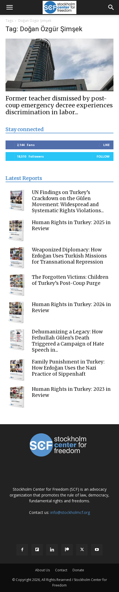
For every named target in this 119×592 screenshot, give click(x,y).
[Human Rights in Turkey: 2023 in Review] (17, 397)
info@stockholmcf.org (70, 512)
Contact (61, 570)
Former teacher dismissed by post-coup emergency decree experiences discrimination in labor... (59, 105)
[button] (9, 7)
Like (106, 145)
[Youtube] (96, 549)
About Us (42, 570)
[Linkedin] (52, 549)
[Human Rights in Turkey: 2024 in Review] (17, 312)
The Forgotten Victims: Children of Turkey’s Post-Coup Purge (70, 280)
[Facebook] (22, 549)
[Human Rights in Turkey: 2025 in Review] (17, 230)
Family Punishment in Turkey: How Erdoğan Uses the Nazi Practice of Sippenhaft (68, 368)
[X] (81, 549)
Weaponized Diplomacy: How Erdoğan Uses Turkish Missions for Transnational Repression (69, 256)
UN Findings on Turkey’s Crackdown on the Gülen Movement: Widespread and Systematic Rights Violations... (68, 201)
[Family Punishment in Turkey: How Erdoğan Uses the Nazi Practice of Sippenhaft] (17, 370)
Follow (103, 156)
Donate (78, 570)
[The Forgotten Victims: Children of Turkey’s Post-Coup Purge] (17, 285)
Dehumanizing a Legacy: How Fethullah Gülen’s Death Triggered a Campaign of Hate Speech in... (68, 341)
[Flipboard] (37, 549)
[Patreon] (67, 549)
